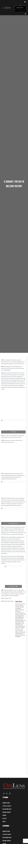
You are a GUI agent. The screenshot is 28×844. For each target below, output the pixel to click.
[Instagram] (9, 793)
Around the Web (6, 803)
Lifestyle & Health (7, 806)
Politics (4, 818)
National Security (7, 812)
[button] (25, 2)
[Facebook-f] (4, 793)
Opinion (4, 815)
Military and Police (7, 809)
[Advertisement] (14, 405)
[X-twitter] (7, 793)
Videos (4, 821)
